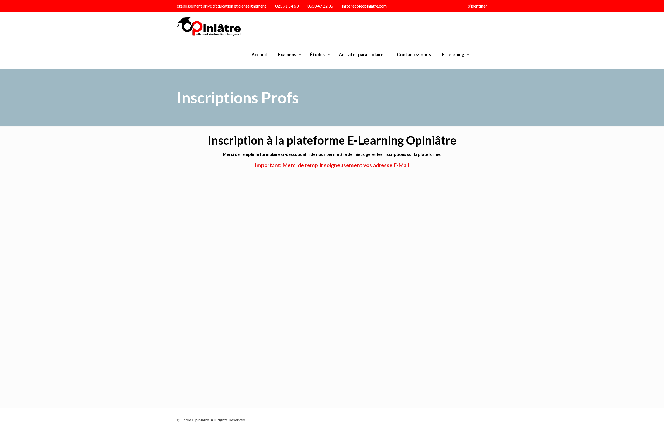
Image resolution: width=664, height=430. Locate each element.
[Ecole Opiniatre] (209, 26)
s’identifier (477, 5)
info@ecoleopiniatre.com (364, 5)
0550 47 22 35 (320, 5)
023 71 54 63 (287, 5)
